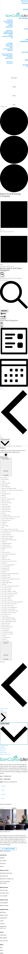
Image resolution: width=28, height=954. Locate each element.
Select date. (13, 446)
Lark (3, 550)
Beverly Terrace (9, 44)
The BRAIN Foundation (7, 632)
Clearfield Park (9, 46)
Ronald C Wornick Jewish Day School (10, 579)
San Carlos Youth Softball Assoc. (9, 607)
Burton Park (5, 504)
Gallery (1, 953)
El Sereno (2, 923)
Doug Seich (4, 522)
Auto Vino (4, 497)
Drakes (3, 524)
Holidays (4, 541)
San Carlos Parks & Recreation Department (12, 602)
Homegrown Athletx (6, 543)
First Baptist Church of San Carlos (10, 529)
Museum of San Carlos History (9, 561)
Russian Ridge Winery (7, 582)
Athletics (4, 495)
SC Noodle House (6, 614)
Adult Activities (5, 479)
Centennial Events (6, 508)
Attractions (10, 25)
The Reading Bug (6, 637)
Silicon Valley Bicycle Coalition (9, 619)
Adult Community (6, 483)
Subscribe (25, 9)
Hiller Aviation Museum (7, 538)
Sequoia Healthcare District (8, 618)
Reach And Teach (6, 575)
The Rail (4, 635)
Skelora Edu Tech (6, 623)
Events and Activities (5, 881)
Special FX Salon (6, 625)
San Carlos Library (6, 598)
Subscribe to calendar (5, 723)
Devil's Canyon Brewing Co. (8, 518)
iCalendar (2, 747)
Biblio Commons (6, 501)
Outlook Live (3, 750)
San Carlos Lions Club (7, 600)
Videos (1, 950)
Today (1, 437)
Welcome (2, 858)
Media (26, 60)
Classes (3, 481)
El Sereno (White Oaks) (8, 49)
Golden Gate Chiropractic (8, 536)
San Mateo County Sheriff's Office (10, 611)
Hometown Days (6, 545)
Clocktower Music (6, 515)
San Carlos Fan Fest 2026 (8, 595)
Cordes (11, 47)
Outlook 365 (3, 749)
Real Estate (25, 52)
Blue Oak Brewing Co (7, 502)
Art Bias (4, 492)
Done (2, 457)
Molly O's (4, 557)
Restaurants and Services (9, 23)
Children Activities (6, 509)
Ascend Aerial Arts (6, 493)
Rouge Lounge (5, 580)
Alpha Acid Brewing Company (9, 488)
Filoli (3, 527)
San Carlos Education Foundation (10, 593)
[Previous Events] (14, 434)
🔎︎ (27, 67)
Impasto (4, 548)
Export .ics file (3, 752)
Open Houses (10, 57)
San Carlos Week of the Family (9, 603)
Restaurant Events (6, 577)
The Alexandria (5, 630)
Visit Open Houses (4, 893)
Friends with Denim (6, 534)
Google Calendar (4, 745)
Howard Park (10, 50)
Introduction (10, 20)
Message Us (25, 3)
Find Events (4, 311)
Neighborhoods (24, 42)
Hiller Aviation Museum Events (9, 540)
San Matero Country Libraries (9, 612)
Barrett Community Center (8, 499)
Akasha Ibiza (5, 485)
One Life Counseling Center (8, 564)
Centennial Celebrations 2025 (7, 37)
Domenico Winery (6, 520)
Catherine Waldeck (6, 506)
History (1, 866)
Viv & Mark (25, 65)
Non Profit (4, 563)
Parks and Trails (9, 27)
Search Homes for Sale (8, 55)
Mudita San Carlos (6, 559)
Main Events (5, 556)
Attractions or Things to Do (6, 878)
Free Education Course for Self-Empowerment (13, 531)
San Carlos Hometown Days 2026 (8, 34)
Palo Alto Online (6, 570)
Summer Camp (5, 628)
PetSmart (4, 572)
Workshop (4, 639)
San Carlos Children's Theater (9, 591)
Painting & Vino (5, 568)
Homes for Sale (4, 890)
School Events (5, 616)
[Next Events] (0, 436)
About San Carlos (23, 18)
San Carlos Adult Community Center (10, 586)
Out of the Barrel (6, 566)
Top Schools (3, 860)
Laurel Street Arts (6, 552)
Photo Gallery (9, 62)
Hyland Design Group (7, 547)
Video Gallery (10, 63)
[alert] (14, 215)
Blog (26, 40)
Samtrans (4, 584)
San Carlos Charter (6, 589)
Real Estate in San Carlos (7, 54)
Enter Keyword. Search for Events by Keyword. (11, 278)
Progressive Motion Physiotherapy (10, 573)
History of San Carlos (8, 21)
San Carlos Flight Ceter (7, 596)
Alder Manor (10, 43)
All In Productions (6, 486)
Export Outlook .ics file (5, 754)
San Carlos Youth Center (8, 605)
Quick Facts (3, 863)
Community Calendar (8, 32)
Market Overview (9, 58)
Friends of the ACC (6, 532)
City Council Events (6, 511)
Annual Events (9, 30)
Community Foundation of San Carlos (11, 516)
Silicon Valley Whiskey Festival (9, 621)
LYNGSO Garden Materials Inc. (9, 554)
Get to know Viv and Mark (8, 849)
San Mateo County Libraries (8, 609)
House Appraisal (4, 902)
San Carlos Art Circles (7, 587)
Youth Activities (5, 641)
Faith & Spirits (5, 525)
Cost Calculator (3, 896)
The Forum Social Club (7, 634)
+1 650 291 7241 (24, 1)
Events (26, 29)
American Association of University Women (12, 490)
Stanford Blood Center (7, 626)
